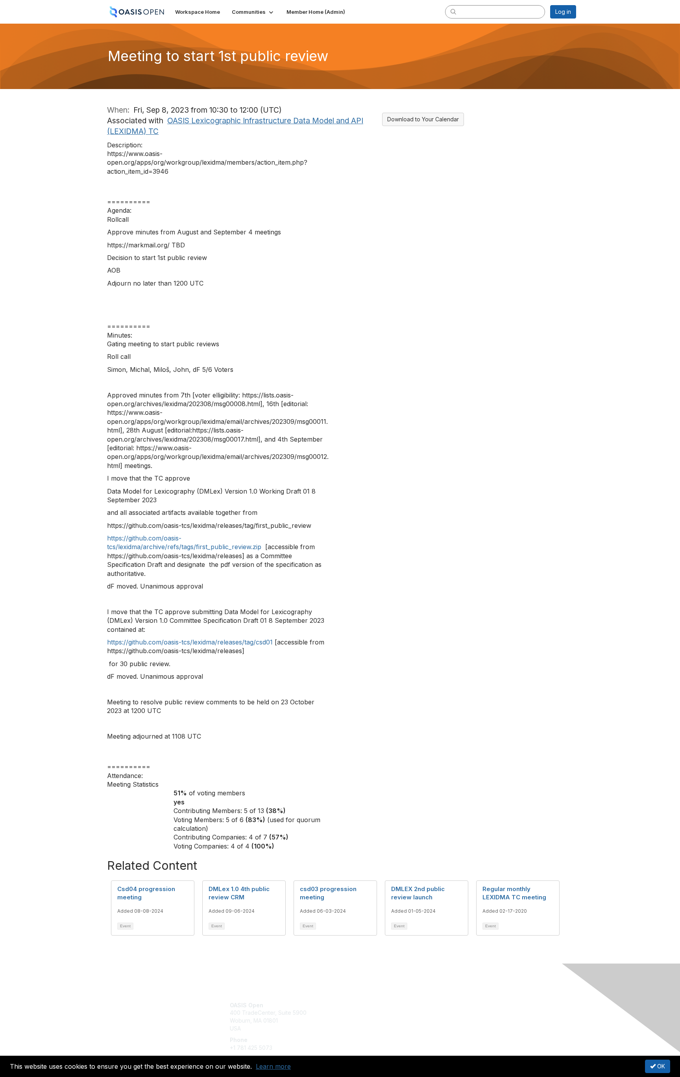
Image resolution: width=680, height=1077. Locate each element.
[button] (253, 12)
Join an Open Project (370, 1016)
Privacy (466, 1012)
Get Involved (359, 1005)
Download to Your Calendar (423, 119)
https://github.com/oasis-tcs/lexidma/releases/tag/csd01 (190, 642)
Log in (563, 11)
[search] (453, 11)
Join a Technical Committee (379, 1028)
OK (660, 1066)
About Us (468, 1005)
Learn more (273, 1066)
